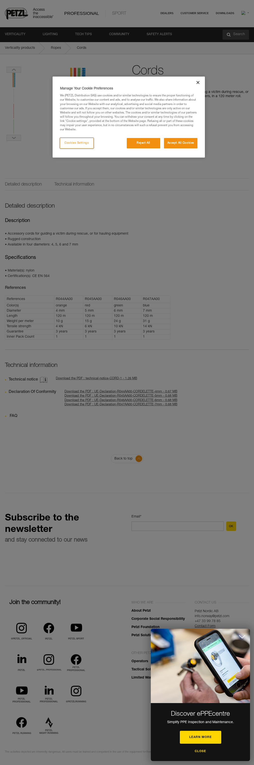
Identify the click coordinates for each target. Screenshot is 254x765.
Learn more (200, 737)
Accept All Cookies (180, 143)
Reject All (143, 143)
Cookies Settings (76, 143)
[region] (129, 117)
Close (200, 751)
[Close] (197, 82)
